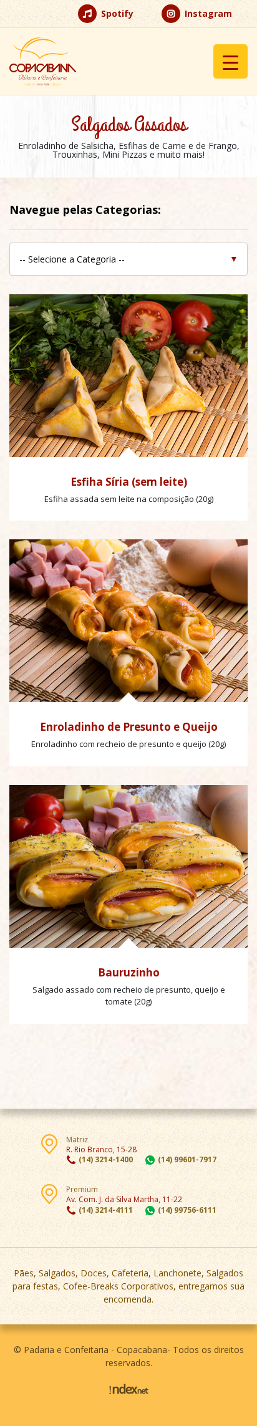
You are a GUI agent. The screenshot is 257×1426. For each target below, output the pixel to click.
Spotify (116, 13)
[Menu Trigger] (230, 61)
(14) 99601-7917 (187, 1159)
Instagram (207, 13)
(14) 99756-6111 (187, 1210)
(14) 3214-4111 (106, 1210)
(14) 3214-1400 (106, 1159)
